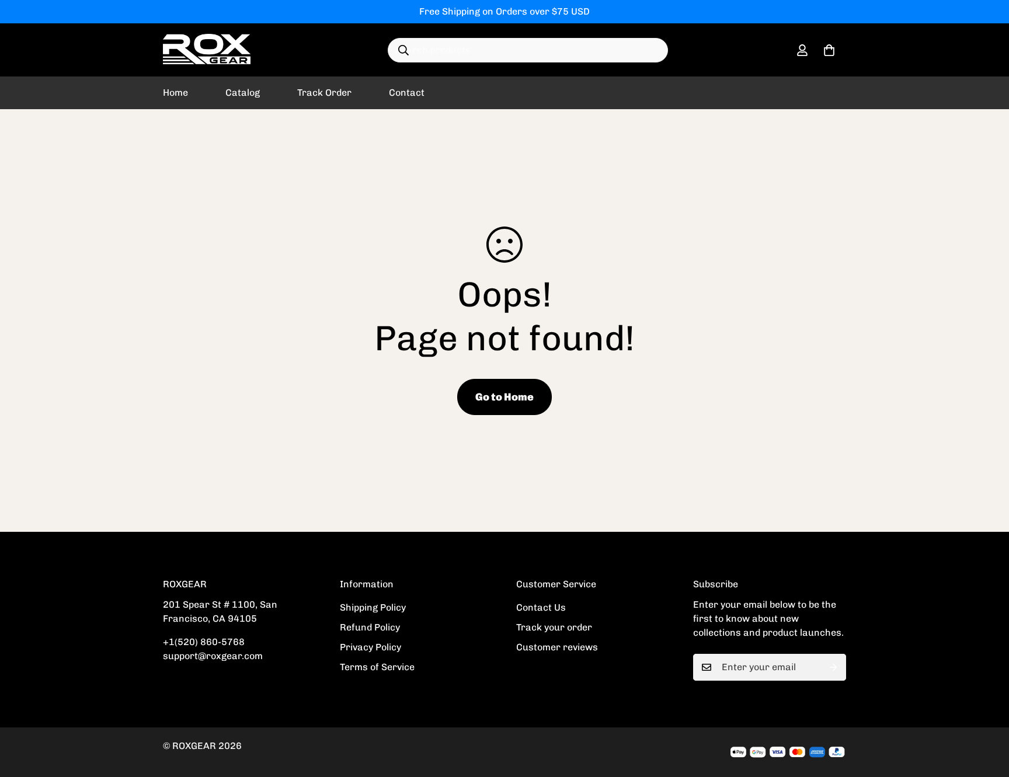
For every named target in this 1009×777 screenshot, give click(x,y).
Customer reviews (557, 647)
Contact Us (541, 607)
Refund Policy (370, 627)
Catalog (242, 92)
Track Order (324, 92)
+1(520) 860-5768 (204, 641)
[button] (829, 50)
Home (175, 92)
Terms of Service (377, 667)
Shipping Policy (373, 607)
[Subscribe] (833, 667)
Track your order (554, 627)
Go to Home (504, 397)
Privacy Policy (370, 647)
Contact (407, 92)
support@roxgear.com (213, 655)
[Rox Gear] (206, 50)
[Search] (403, 50)
